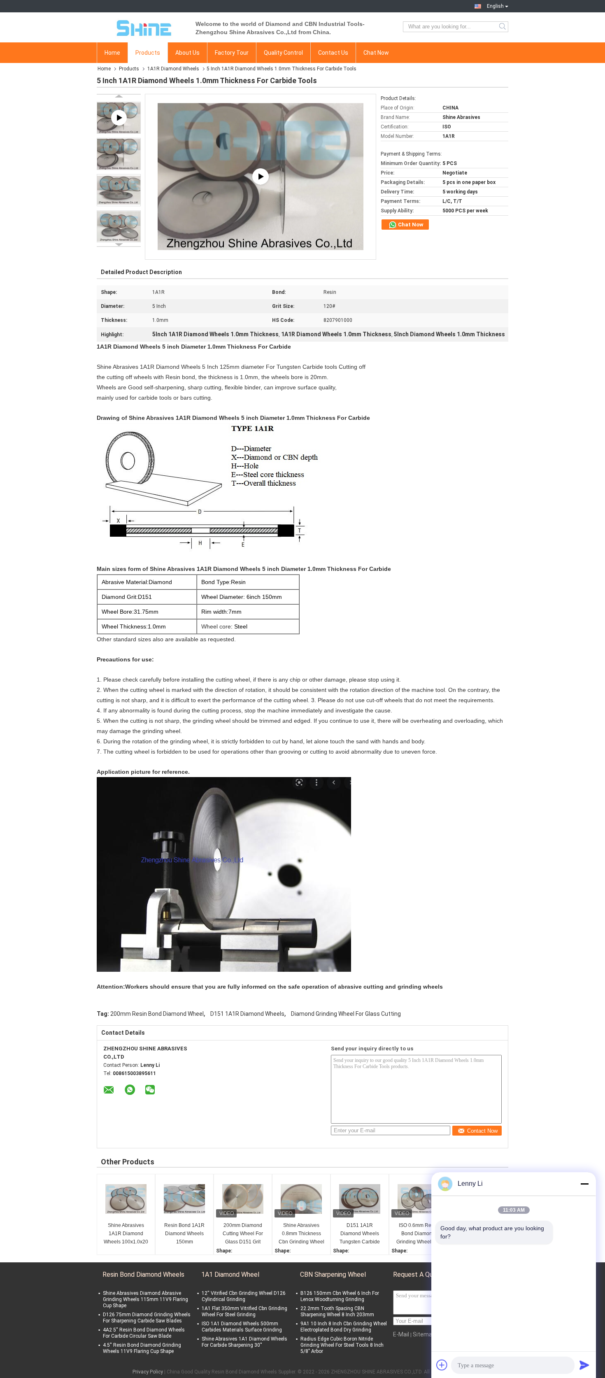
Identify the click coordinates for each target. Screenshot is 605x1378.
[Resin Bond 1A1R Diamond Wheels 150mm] (184, 1199)
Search (503, 26)
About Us (187, 52)
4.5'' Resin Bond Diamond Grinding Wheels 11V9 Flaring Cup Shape (142, 1348)
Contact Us (333, 52)
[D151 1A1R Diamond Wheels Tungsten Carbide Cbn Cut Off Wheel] (360, 1199)
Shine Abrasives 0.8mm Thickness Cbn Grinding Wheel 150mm (301, 1234)
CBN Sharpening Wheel (333, 1274)
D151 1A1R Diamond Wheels (247, 1013)
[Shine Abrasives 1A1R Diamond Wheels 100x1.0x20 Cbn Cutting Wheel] (126, 1199)
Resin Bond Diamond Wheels (143, 1274)
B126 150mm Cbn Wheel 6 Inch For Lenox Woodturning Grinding (339, 1296)
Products (147, 52)
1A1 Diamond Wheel (230, 1274)
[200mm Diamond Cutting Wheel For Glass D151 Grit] (243, 1199)
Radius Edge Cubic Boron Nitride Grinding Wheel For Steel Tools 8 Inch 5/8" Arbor (342, 1345)
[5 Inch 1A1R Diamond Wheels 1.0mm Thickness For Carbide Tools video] (260, 176)
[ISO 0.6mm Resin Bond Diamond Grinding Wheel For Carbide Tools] (418, 1199)
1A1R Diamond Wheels (173, 69)
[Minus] (584, 1184)
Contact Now (482, 1131)
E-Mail (401, 1334)
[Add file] (442, 1365)
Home (112, 52)
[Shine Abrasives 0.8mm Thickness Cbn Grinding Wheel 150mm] (301, 1199)
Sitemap (424, 1334)
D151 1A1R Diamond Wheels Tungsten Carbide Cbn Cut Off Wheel (360, 1234)
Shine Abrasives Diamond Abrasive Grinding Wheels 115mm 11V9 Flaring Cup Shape (145, 1299)
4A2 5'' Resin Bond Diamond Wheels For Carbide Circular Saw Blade (144, 1333)
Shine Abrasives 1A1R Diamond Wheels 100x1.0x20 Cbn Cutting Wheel (126, 1234)
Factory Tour (232, 52)
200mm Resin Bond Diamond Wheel (157, 1013)
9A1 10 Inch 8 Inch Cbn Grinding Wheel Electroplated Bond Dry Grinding (343, 1327)
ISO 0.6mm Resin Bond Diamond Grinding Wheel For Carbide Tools (418, 1234)
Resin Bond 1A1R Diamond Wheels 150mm (184, 1233)
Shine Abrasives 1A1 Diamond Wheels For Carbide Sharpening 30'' (244, 1342)
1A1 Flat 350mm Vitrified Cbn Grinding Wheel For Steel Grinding (244, 1311)
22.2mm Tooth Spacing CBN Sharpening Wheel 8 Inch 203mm (337, 1311)
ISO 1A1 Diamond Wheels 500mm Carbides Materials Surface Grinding (242, 1327)
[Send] (584, 1365)
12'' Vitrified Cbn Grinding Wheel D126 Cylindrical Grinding (244, 1296)
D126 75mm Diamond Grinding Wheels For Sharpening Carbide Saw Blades (147, 1318)
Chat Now (376, 52)
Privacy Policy (148, 1372)
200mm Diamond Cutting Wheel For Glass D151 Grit (243, 1233)
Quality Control (283, 52)
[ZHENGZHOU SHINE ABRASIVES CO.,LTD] (142, 26)
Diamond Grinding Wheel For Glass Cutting (346, 1013)
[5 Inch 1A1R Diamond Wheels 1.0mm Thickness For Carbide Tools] (119, 154)
